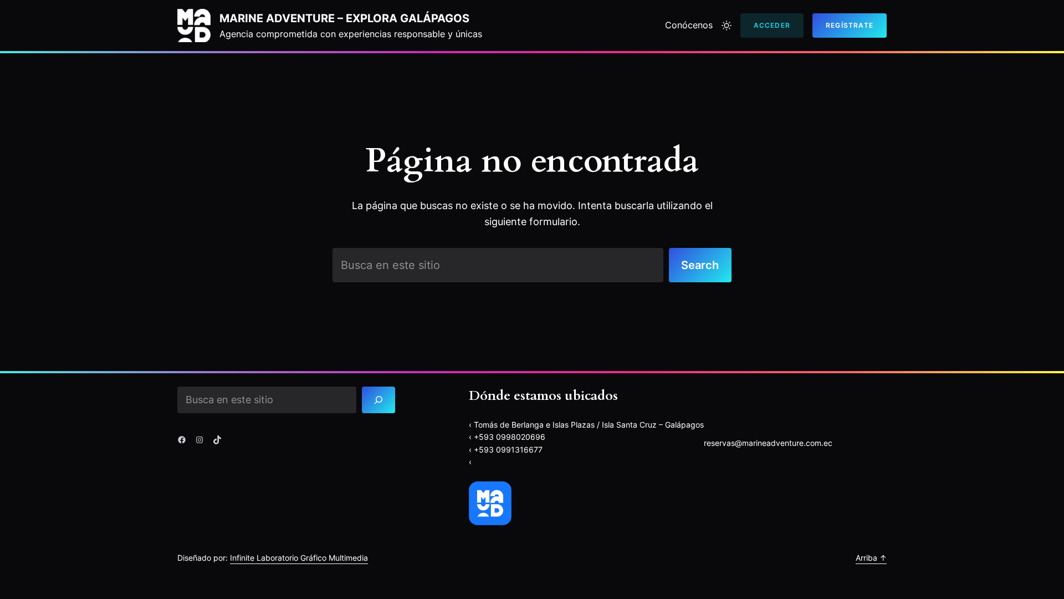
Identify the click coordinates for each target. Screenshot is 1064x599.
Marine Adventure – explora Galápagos (344, 18)
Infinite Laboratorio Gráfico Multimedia (299, 557)
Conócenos (689, 25)
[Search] (379, 400)
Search (700, 265)
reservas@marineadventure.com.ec (768, 443)
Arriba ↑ (871, 557)
